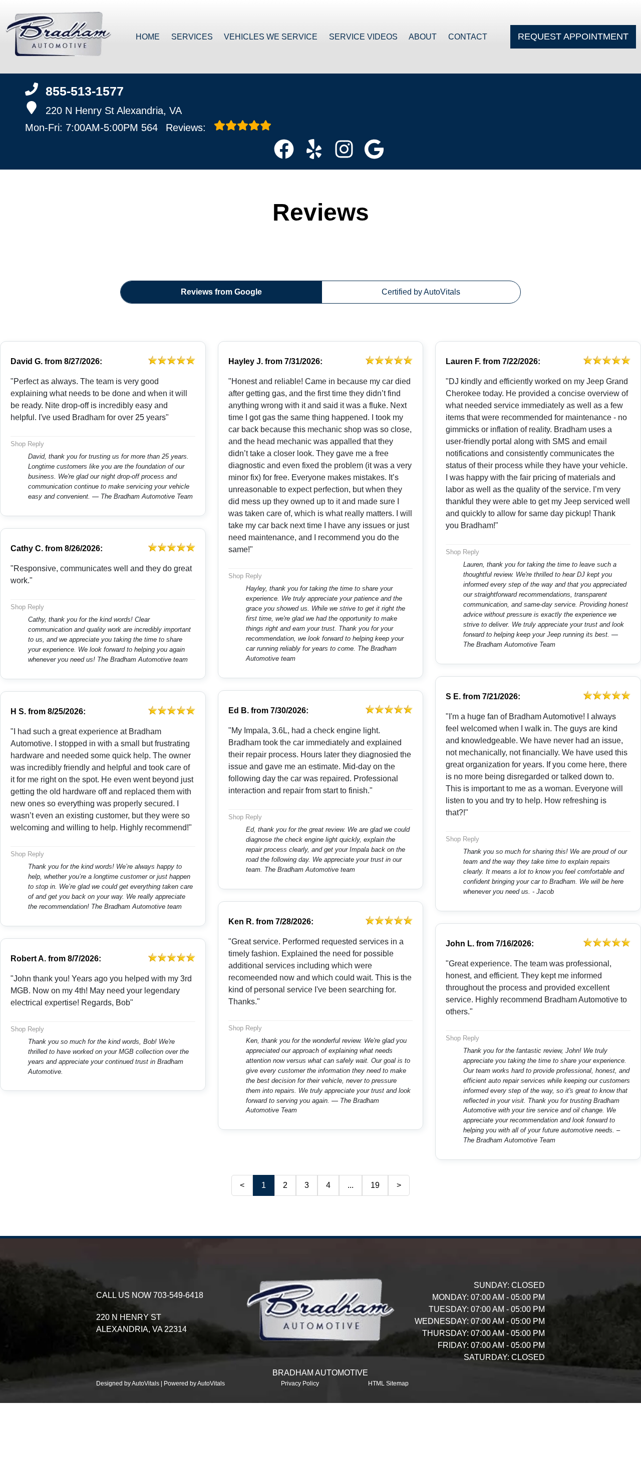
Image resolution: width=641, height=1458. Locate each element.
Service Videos (363, 37)
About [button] (423, 37)
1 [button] (263, 1185)
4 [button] (328, 1185)
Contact (467, 37)
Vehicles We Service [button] (270, 37)
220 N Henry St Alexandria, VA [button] (114, 110)
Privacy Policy (300, 1383)
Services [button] (192, 37)
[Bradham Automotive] (58, 37)
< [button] (242, 1185)
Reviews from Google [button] (221, 292)
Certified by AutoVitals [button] (421, 292)
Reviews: (175, 127)
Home (148, 37)
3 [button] (306, 1185)
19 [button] (375, 1185)
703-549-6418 (178, 1295)
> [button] (399, 1185)
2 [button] (285, 1185)
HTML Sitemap (388, 1383)
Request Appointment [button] (573, 37)
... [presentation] (351, 1185)
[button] (284, 149)
